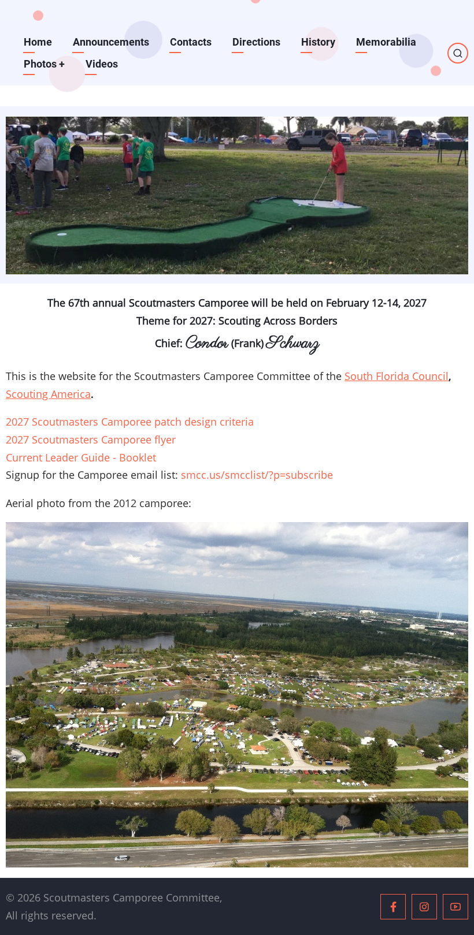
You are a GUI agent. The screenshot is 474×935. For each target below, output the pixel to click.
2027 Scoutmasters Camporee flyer (91, 439)
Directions (256, 42)
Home (38, 42)
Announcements (111, 42)
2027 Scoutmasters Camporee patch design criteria (130, 422)
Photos (44, 64)
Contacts (191, 42)
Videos (102, 64)
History (318, 42)
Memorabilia (386, 42)
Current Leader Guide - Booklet (81, 457)
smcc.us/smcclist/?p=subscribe (257, 475)
